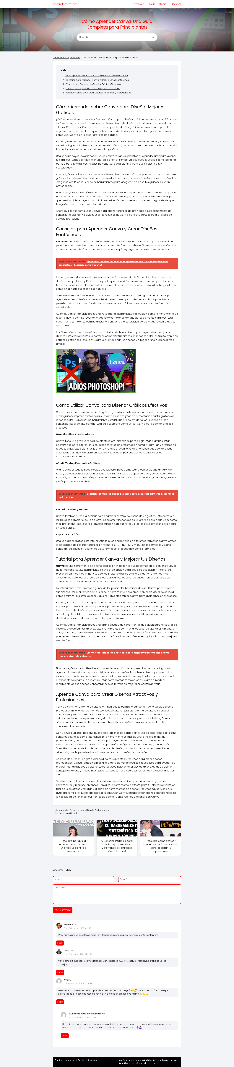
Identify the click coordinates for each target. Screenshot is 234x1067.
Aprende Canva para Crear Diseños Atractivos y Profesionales (98, 92)
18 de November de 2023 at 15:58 (83, 1017)
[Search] (152, 36)
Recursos (176, 4)
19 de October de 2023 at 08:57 (78, 954)
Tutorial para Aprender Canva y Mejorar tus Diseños (93, 88)
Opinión (163, 4)
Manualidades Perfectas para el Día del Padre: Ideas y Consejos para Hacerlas (82, 812)
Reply (60, 943)
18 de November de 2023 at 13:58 (79, 983)
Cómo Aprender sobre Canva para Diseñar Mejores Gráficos (96, 75)
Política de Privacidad (155, 1060)
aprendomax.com (65, 4)
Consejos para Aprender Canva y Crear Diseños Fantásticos (97, 80)
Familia (151, 4)
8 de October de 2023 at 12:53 (77, 928)
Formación (138, 4)
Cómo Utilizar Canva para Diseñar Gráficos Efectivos (93, 84)
